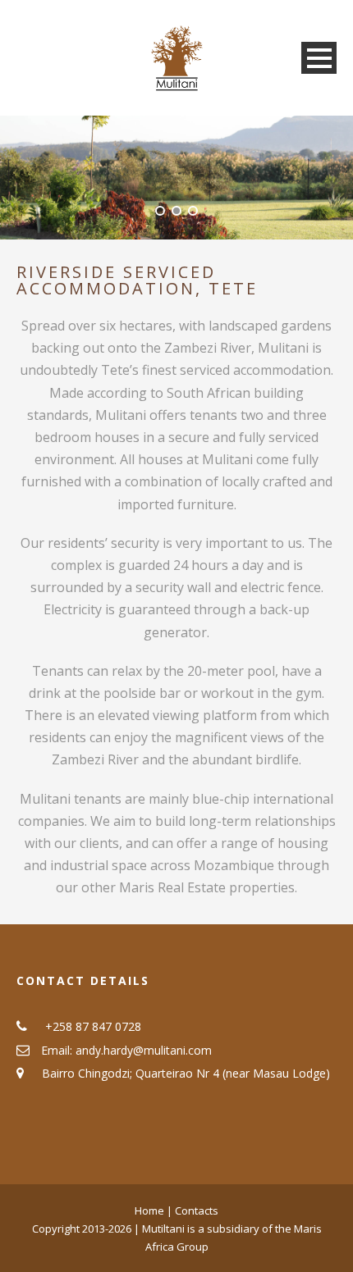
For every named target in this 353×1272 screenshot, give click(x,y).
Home (151, 1210)
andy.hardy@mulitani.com (144, 1050)
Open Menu (319, 58)
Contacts (196, 1210)
